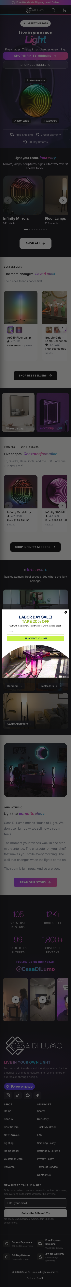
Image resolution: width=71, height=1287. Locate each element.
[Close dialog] (65, 612)
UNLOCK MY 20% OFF (35, 638)
